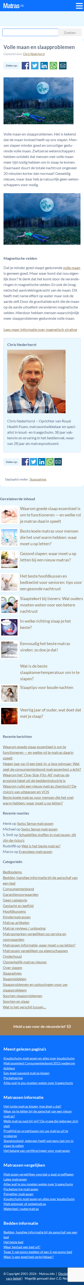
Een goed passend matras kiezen (26, 1073)
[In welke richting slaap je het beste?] (9, 635)
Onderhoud (12, 956)
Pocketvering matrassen (21, 1189)
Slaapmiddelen (14, 979)
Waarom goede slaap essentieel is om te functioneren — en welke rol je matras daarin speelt (50, 515)
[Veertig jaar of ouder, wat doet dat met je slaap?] (9, 724)
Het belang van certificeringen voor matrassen (37, 1151)
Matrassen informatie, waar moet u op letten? (39, 945)
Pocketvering (13, 1078)
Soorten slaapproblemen (22, 995)
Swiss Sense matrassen (35, 823)
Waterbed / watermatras (21, 1209)
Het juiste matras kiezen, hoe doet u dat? (32, 1106)
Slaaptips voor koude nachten (46, 687)
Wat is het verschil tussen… (24, 1007)
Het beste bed (13, 1242)
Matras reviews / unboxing (24, 928)
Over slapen (12, 967)
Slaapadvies (38, 479)
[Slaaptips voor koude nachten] (9, 701)
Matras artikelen (16, 922)
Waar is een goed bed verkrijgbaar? (29, 1257)
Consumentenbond (18, 889)
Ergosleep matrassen (35, 851)
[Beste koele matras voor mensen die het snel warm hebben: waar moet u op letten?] (9, 545)
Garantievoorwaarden (20, 894)
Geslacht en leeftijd (18, 905)
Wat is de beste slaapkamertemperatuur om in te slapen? (50, 672)
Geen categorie (15, 900)
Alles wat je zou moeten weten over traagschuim (38, 1083)
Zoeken (70, 32)
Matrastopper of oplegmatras (25, 1204)
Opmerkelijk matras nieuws (25, 962)
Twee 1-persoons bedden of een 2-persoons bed (38, 1252)
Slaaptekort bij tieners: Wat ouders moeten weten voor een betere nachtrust (51, 605)
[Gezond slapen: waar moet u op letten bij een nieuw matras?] (9, 567)
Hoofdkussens (14, 911)
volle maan (71, 267)
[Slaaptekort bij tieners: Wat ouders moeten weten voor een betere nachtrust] (9, 612)
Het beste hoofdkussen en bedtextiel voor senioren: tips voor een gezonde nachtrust (51, 582)
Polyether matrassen (18, 1194)
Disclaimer (65, 1274)
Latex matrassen (15, 1179)
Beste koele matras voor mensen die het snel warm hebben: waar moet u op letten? (49, 537)
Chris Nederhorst (34, 54)
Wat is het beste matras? (40, 846)
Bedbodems (12, 872)
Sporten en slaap (16, 1001)
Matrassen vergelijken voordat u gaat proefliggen (39, 1174)
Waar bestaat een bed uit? (22, 1247)
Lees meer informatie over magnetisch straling (40, 329)
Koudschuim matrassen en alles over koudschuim (39, 1058)
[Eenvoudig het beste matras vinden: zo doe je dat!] (9, 657)
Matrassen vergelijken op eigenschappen (35, 950)
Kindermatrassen (17, 917)
